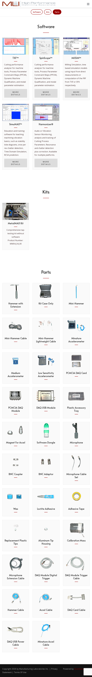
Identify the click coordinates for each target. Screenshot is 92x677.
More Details (15, 93)
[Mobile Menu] (88, 4)
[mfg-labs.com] (29, 3)
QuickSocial (79, 669)
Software (37, 12)
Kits (47, 12)
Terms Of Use (20, 672)
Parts (57, 12)
